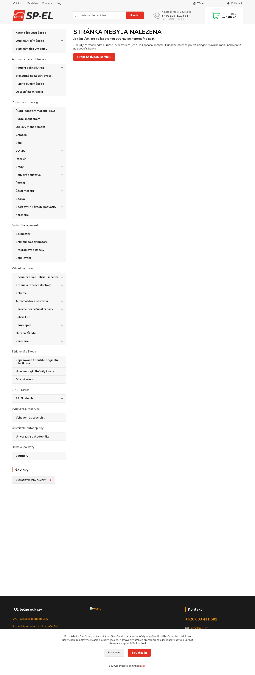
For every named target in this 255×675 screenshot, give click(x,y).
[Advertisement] (38, 546)
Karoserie (22, 215)
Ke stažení (32, 3)
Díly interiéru (25, 379)
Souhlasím (139, 653)
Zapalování (23, 258)
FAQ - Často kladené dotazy (30, 619)
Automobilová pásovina (32, 301)
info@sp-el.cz (199, 628)
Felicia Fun (23, 317)
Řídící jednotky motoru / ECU (35, 111)
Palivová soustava (28, 175)
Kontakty (47, 3)
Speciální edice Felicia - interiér (37, 277)
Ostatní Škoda (26, 333)
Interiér (21, 159)
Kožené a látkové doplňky (33, 285)
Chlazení (21, 135)
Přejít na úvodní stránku (94, 57)
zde (143, 666)
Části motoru (25, 191)
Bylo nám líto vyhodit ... (32, 49)
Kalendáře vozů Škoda (31, 33)
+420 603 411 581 (175, 16)
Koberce (21, 293)
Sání (19, 143)
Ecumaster (23, 234)
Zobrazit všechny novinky (31, 480)
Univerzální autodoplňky (32, 436)
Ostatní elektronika (29, 92)
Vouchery (22, 456)
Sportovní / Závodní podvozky (36, 207)
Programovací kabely (30, 250)
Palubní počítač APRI (30, 68)
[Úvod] (41, 15)
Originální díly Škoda (30, 41)
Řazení (20, 183)
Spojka (20, 199)
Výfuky (20, 151)
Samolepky (23, 325)
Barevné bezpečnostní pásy (34, 309)
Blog (58, 3)
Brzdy (20, 167)
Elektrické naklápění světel (34, 76)
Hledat (135, 15)
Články (17, 3)
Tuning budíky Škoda (30, 84)
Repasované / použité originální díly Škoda (37, 361)
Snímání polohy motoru (32, 242)
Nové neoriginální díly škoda (35, 371)
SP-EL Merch (24, 398)
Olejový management (31, 127)
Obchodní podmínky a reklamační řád (35, 626)
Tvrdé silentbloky (28, 119)
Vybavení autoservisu (30, 417)
